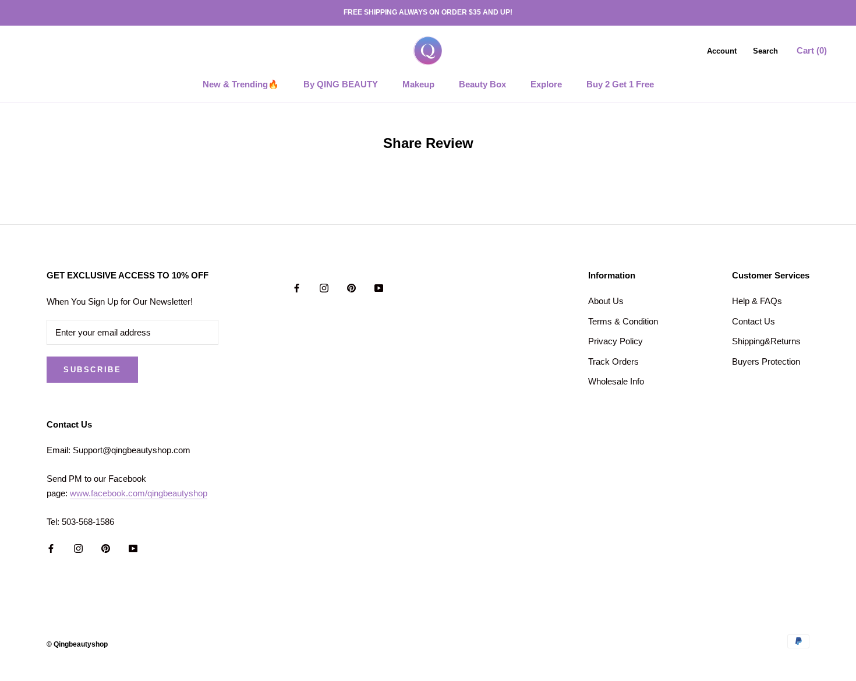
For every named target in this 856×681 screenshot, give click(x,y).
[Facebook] (296, 287)
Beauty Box (482, 84)
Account (722, 50)
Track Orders (613, 361)
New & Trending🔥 (241, 84)
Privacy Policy (615, 341)
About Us (606, 301)
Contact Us (753, 321)
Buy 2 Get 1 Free (620, 84)
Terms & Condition (623, 321)
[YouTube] (378, 287)
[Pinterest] (351, 287)
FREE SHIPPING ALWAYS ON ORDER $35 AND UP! (428, 12)
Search (765, 50)
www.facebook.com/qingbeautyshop (138, 493)
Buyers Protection (766, 361)
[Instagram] (324, 287)
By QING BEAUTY (340, 84)
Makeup (418, 84)
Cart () (812, 50)
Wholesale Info (616, 381)
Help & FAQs (757, 301)
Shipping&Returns (766, 341)
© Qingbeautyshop (77, 644)
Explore (546, 84)
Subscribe (92, 369)
